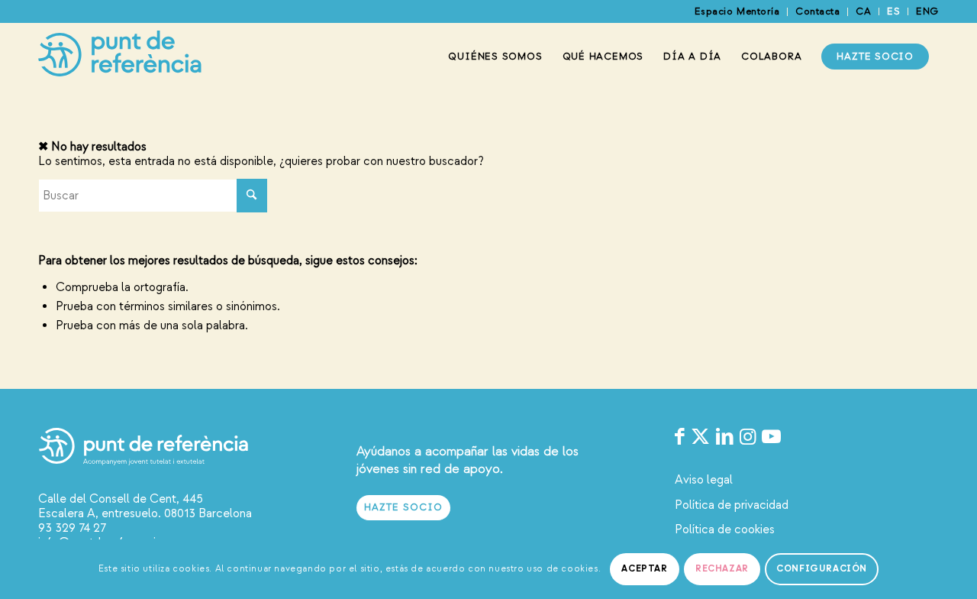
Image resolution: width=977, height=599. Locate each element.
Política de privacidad (731, 505)
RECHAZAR (722, 569)
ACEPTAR (644, 569)
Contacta (817, 11)
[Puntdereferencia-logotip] (120, 56)
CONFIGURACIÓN (821, 569)
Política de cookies (725, 529)
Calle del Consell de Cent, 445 (120, 499)
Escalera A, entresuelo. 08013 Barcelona (145, 513)
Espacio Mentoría (737, 11)
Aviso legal (704, 479)
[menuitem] (737, 12)
